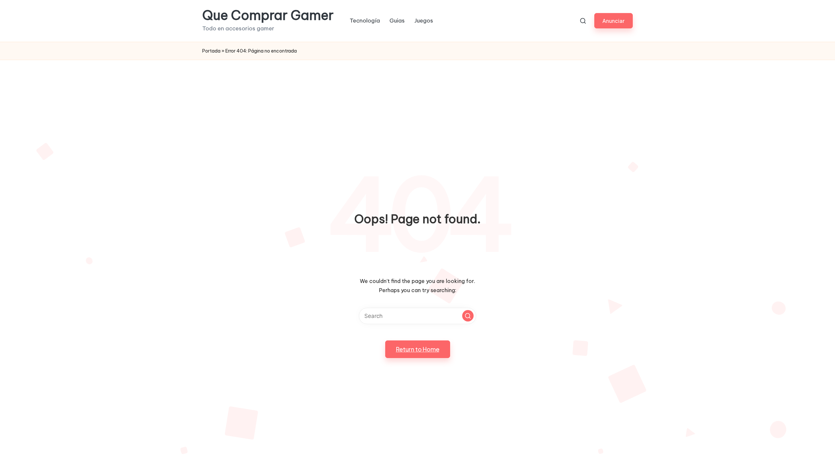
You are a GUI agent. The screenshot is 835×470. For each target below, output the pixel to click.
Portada (211, 51)
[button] (613, 20)
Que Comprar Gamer (268, 15)
